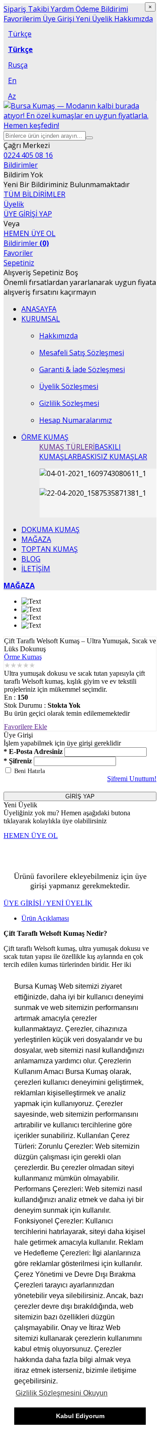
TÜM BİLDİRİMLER (34, 194)
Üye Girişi (57, 19)
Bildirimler (26, 243)
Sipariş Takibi (26, 9)
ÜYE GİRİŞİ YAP (28, 214)
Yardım (61, 9)
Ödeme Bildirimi (101, 9)
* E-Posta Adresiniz (33, 751)
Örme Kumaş (23, 657)
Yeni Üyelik (93, 19)
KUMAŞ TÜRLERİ (67, 447)
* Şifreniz (18, 761)
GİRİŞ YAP (80, 796)
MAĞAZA (19, 585)
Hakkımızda (132, 19)
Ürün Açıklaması (45, 918)
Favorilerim (22, 19)
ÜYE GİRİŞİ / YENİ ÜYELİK (48, 903)
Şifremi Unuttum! (131, 778)
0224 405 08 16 (28, 155)
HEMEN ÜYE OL (30, 233)
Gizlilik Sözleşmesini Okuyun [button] (62, 1393)
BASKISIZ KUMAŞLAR (112, 456)
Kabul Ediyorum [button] (80, 1415)
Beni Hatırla (29, 771)
